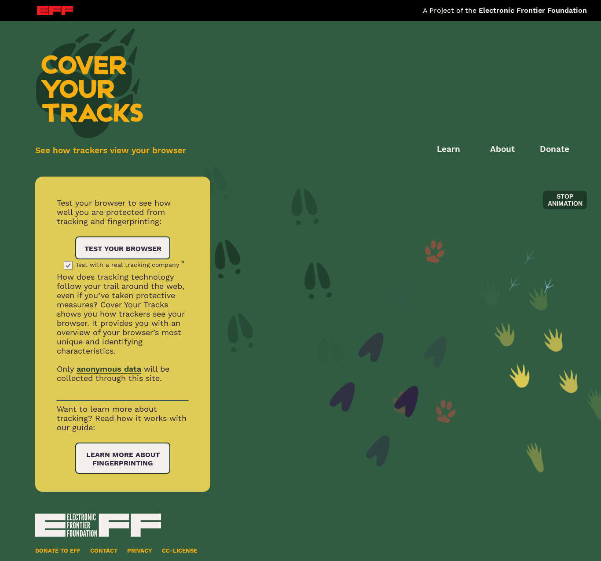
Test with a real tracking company (130, 264)
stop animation (565, 200)
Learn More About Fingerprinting (123, 458)
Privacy (139, 550)
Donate (554, 149)
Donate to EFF (58, 550)
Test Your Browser (122, 248)
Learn (448, 149)
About (502, 149)
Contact (103, 550)
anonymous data (109, 368)
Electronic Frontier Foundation (533, 10)
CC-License (179, 550)
